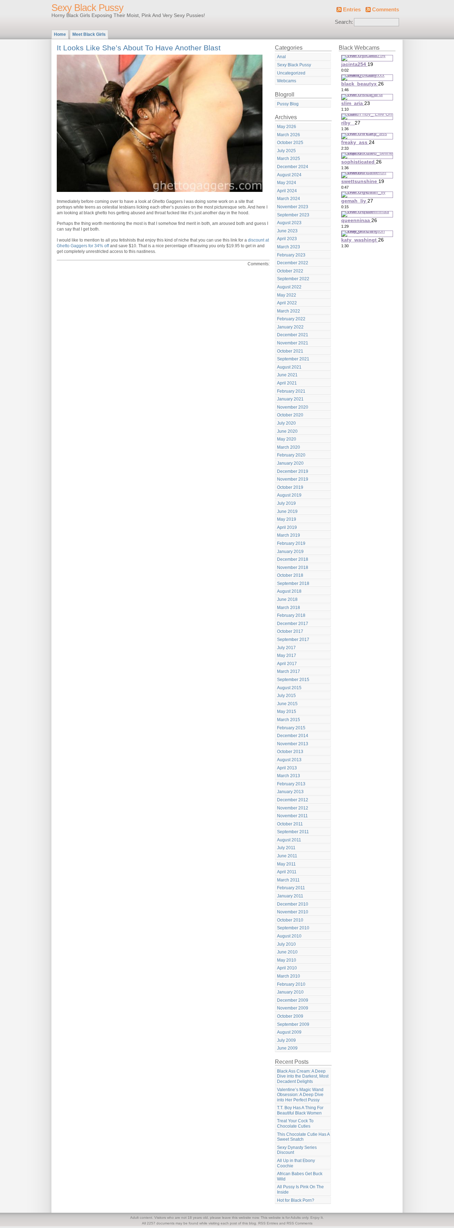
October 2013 (290, 751)
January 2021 (290, 399)
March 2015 (288, 719)
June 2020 (287, 431)
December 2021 (292, 334)
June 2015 (287, 703)
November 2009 (292, 1008)
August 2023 (289, 222)
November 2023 (292, 206)
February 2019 (291, 543)
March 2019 (288, 535)
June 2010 (287, 952)
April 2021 (287, 383)
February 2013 (291, 783)
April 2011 (287, 871)
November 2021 (292, 343)
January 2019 (290, 551)
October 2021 (290, 351)
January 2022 (290, 327)
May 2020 (286, 439)
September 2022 (293, 278)
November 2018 (292, 567)
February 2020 (291, 455)
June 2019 (287, 511)
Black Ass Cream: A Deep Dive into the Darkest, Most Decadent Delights (302, 1076)
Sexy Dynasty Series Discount (297, 1150)
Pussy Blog (288, 103)
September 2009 (293, 1024)
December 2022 (292, 262)
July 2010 (286, 944)
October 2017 (290, 631)
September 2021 (293, 358)
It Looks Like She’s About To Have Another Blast (139, 48)
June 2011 (287, 855)
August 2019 (289, 495)
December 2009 (292, 1000)
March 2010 (288, 976)
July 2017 (286, 647)
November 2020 (292, 407)
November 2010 (292, 911)
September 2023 (293, 214)
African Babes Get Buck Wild (299, 1176)
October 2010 (290, 920)
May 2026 (286, 126)
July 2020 (286, 423)
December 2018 (292, 559)
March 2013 (288, 775)
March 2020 (288, 447)
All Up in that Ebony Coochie (296, 1163)
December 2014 (292, 735)
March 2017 (288, 671)
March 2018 (288, 607)
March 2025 (288, 158)
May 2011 (286, 864)
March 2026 (288, 134)
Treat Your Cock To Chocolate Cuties (295, 1123)
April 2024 (287, 190)
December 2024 (292, 166)
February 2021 (291, 391)
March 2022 (288, 311)
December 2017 (292, 623)
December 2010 (292, 904)
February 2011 (291, 887)
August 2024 (289, 174)
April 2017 (287, 663)
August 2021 (289, 367)
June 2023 (287, 230)
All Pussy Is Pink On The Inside (300, 1189)
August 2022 (289, 286)
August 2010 (289, 936)
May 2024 (286, 182)
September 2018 (293, 583)
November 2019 (292, 479)
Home (60, 34)
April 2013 (287, 767)
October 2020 (290, 415)
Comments (385, 9)
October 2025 (290, 142)
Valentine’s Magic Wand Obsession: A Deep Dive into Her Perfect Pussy (300, 1094)
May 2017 (286, 655)
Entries (352, 9)
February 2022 (291, 318)
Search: (344, 22)
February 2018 (291, 615)
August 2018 (289, 591)
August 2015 (289, 687)
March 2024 (288, 198)
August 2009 (289, 1032)
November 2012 (292, 808)
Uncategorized (291, 73)
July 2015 (286, 695)
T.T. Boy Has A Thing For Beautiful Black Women (300, 1110)
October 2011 (290, 824)
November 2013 (292, 743)
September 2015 (293, 679)
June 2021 (287, 374)
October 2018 (290, 575)
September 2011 (293, 831)
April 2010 (287, 968)
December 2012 (292, 799)
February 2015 (291, 727)
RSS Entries (268, 1223)
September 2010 (293, 927)
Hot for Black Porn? (295, 1200)
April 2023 (287, 238)
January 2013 (290, 791)
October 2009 (290, 1016)
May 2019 (286, 519)
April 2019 (287, 527)
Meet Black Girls (89, 34)
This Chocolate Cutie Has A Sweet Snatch (303, 1137)
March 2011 (288, 880)
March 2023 (288, 246)
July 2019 (286, 503)
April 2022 (287, 302)
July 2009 (286, 1040)
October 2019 (290, 487)
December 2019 (292, 471)
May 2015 (286, 711)
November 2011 (292, 815)
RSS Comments (299, 1223)
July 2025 (286, 150)
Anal (281, 56)
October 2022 (290, 271)
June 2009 (287, 1048)
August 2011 (289, 839)
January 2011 (290, 896)
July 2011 (286, 847)
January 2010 (290, 992)
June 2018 (287, 599)
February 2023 (291, 255)
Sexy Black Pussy (87, 7)
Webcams (286, 80)
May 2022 (286, 295)
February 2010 (291, 984)
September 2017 (293, 639)
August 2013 (289, 759)
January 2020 (290, 463)
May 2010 (286, 960)
